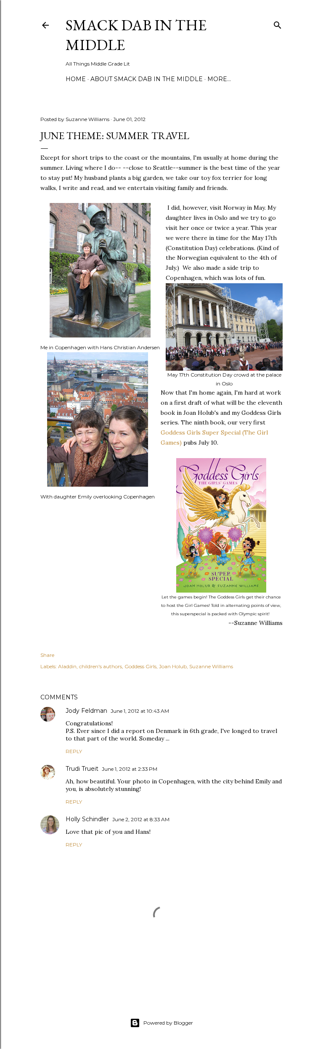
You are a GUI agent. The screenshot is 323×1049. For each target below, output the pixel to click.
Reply (74, 751)
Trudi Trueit (82, 768)
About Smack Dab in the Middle (146, 79)
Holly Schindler (87, 819)
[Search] (278, 23)
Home (76, 79)
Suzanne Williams (211, 666)
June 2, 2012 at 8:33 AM (140, 819)
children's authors (100, 666)
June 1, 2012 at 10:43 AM (140, 711)
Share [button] (47, 655)
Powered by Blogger (168, 1023)
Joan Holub (173, 666)
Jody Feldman (86, 710)
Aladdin (67, 666)
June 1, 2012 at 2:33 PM (129, 769)
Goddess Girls (140, 666)
